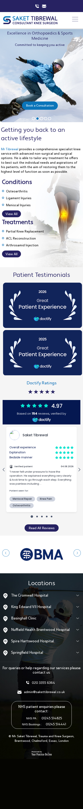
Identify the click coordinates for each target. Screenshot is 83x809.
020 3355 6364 (43, 683)
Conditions (17, 182)
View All (11, 214)
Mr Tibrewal (9, 149)
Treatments (17, 222)
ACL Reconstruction (21, 238)
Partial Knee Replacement (25, 231)
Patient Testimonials (41, 275)
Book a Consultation (40, 105)
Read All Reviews (42, 528)
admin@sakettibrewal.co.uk (44, 6)
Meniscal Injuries (18, 205)
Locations (41, 584)
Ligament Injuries (18, 198)
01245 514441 (56, 724)
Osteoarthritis (17, 191)
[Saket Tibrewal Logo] (30, 19)
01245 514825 (52, 718)
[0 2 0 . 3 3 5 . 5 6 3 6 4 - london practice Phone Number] (37, 6)
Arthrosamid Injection (22, 245)
